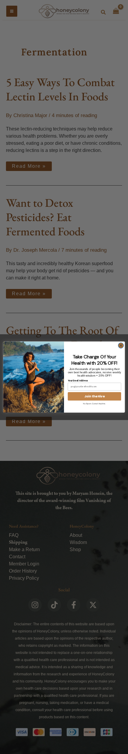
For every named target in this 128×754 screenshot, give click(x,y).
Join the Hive (94, 396)
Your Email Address (78, 380)
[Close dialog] (121, 345)
